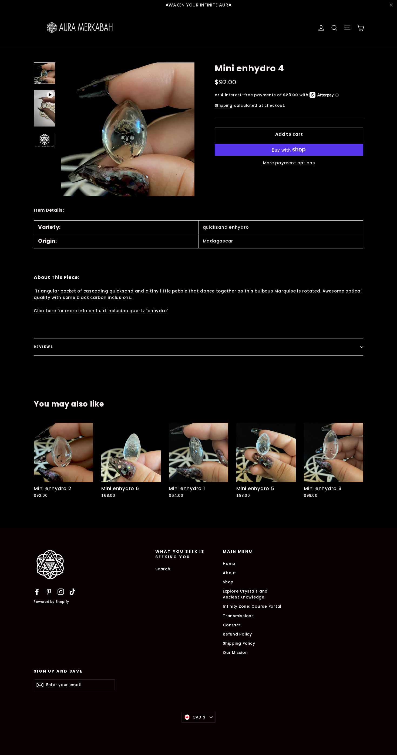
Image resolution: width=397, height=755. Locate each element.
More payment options (289, 163)
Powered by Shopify (51, 601)
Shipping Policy (239, 643)
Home (229, 563)
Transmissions (238, 615)
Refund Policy (237, 634)
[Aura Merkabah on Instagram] (61, 591)
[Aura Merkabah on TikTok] (72, 591)
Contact (232, 625)
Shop (228, 582)
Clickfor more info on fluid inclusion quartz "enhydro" (101, 311)
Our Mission (235, 652)
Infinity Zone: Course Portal (252, 606)
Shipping (224, 105)
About (229, 573)
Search (162, 569)
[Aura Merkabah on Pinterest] (49, 591)
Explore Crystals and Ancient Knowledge (245, 594)
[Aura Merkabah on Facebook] (37, 591)
